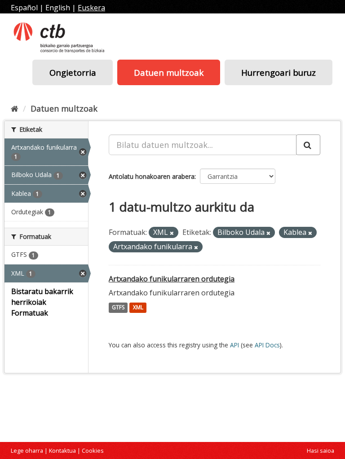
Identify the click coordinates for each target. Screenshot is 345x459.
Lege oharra (27, 450)
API (234, 345)
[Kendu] (172, 233)
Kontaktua (62, 450)
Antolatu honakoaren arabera (152, 176)
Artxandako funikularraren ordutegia (171, 279)
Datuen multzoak (168, 72)
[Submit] (308, 144)
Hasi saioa (320, 450)
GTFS (118, 308)
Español (24, 8)
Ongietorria (72, 72)
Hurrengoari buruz (278, 72)
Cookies (93, 450)
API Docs (267, 345)
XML (138, 308)
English (57, 8)
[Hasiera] (14, 108)
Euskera (91, 8)
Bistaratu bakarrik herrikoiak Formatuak (42, 302)
